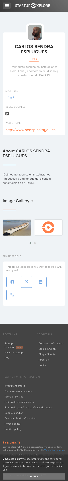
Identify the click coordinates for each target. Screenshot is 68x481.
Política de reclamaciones (19, 402)
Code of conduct (14, 413)
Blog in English (47, 349)
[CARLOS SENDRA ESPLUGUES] (17, 227)
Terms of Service (14, 396)
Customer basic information (20, 418)
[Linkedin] (7, 113)
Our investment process (18, 391)
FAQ (7, 358)
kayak (11, 97)
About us (44, 359)
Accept (34, 476)
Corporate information (51, 343)
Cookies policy (13, 429)
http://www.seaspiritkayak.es (30, 130)
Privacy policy (12, 423)
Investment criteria (15, 386)
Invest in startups (14, 352)
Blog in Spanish (47, 354)
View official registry (54, 450)
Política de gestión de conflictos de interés (29, 407)
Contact (43, 365)
